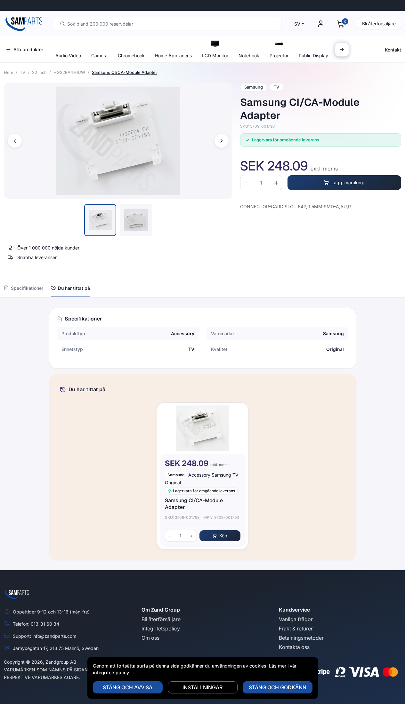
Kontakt (393, 49)
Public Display (313, 55)
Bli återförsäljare (379, 23)
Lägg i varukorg (348, 182)
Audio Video (68, 55)
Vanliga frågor (296, 619)
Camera (99, 55)
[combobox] (167, 23)
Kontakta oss (294, 647)
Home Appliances (173, 55)
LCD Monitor (215, 55)
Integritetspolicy (161, 628)
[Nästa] (342, 50)
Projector (279, 55)
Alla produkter (28, 49)
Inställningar (202, 687)
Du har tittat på (74, 288)
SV (297, 24)
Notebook (249, 55)
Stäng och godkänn (277, 687)
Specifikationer (27, 288)
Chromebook (131, 55)
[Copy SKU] (279, 126)
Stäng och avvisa (127, 687)
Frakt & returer (296, 628)
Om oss (150, 638)
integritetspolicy (111, 672)
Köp (223, 535)
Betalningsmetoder (301, 638)
